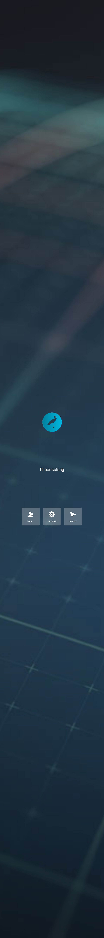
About (30, 522)
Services (52, 522)
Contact (73, 522)
